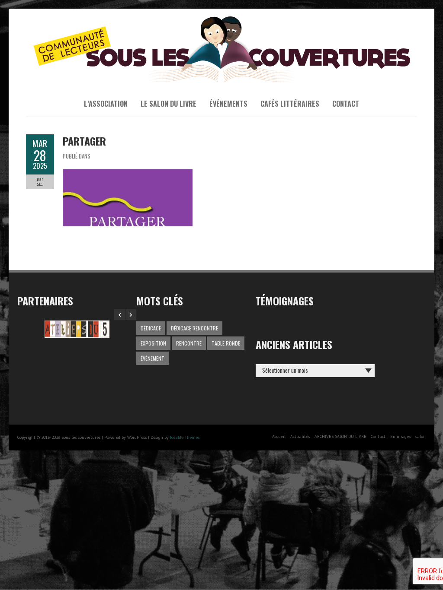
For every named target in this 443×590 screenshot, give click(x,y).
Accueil (279, 436)
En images (400, 436)
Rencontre (189, 343)
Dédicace (151, 328)
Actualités (300, 436)
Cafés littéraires (289, 103)
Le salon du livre (168, 103)
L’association (106, 103)
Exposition (153, 343)
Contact (345, 103)
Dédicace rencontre (194, 328)
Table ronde (226, 343)
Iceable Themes (184, 437)
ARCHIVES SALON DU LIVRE (340, 436)
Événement (152, 358)
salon (420, 436)
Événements (228, 103)
